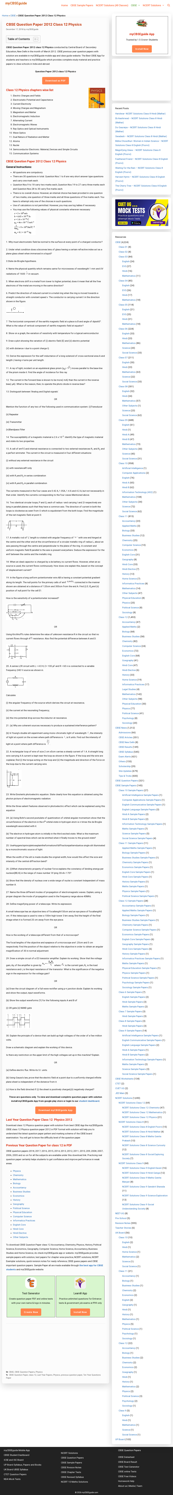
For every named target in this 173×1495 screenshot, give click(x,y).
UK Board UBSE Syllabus (16, 1469)
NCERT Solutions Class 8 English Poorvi (142, 1126)
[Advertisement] (55, 1348)
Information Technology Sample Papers (142, 824)
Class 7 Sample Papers (130, 1011)
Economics (18, 1195)
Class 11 (123, 516)
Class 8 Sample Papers (130, 1021)
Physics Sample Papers (134, 891)
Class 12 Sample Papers (131, 900)
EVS (124, 266)
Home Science (129, 578)
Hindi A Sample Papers (133, 814)
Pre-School (121, 1218)
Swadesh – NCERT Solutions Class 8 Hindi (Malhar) (141, 136)
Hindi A (125, 434)
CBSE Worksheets (124, 1078)
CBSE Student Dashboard (16, 1455)
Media (132, 1486)
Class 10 (123, 463)
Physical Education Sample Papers (139, 968)
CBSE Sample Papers (82, 5)
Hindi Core (18, 1229)
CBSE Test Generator (128, 1466)
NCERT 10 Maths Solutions (74, 1481)
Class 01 (123, 247)
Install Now (80, 1312)
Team (139, 1486)
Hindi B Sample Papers (133, 819)
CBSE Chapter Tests (71, 1472)
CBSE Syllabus (126, 751)
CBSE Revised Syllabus (72, 1477)
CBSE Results (125, 747)
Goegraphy (127, 660)
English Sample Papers (133, 997)
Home (64, 5)
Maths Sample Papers (133, 828)
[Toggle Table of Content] (34, 39)
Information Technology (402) (137, 492)
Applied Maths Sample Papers (137, 848)
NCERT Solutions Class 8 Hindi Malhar (141, 1131)
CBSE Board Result (127, 1462)
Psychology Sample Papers (136, 982)
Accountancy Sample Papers (136, 905)
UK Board (120, 1232)
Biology (17, 1183)
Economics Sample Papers (135, 867)
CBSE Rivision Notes (71, 1467)
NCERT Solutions (152, 5)
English (125, 261)
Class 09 (123, 420)
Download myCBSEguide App (56, 1110)
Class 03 (123, 256)
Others (122, 761)
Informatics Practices (24, 1220)
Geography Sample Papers (135, 944)
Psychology (128, 718)
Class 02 (123, 251)
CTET (118, 1083)
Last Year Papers (44, 1375)
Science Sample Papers (134, 833)
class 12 (32, 1375)
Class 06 (123, 328)
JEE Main (119, 1093)
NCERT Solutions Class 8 (131, 1122)
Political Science (21, 1208)
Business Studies (21, 1191)
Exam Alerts (125, 756)
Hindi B (125, 439)
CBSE (134, 5)
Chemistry (18, 1175)
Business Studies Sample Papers (138, 857)
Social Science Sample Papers (137, 838)
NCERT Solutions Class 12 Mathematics (142, 1112)
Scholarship (125, 766)
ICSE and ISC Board (14, 1460)
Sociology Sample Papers (135, 987)
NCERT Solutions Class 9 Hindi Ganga (141, 1172)
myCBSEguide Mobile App (17, 1450)
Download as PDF (55, 80)
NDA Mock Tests (12, 1479)
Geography (18, 1204)
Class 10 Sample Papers (131, 790)
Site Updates (125, 771)
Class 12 (123, 617)
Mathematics (19, 1179)
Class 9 (122, 1410)
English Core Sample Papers (136, 872)
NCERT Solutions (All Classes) (112, 5)
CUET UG (119, 1088)
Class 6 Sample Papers (130, 992)
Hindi (124, 271)
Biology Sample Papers (133, 852)
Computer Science (22, 1216)
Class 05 (123, 304)
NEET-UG (119, 1213)
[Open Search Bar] (169, 5)
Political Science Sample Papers (138, 896)
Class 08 (123, 386)
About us (122, 1486)
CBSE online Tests (127, 1471)
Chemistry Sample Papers (135, 862)
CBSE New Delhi (127, 742)
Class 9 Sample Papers (130, 1030)
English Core (19, 1224)
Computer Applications (133, 473)
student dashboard (89, 1101)
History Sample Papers (133, 881)
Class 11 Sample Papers (131, 843)
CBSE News (121, 727)
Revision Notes (122, 1223)
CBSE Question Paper (18, 1375)
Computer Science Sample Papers (139, 929)
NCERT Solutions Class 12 (132, 1102)
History (16, 1200)
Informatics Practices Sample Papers (141, 958)
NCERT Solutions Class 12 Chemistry (140, 1107)
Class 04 (123, 280)
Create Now (31, 1312)
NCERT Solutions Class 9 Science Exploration (145, 1195)
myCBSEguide (16, 3)
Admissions (125, 732)
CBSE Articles (125, 737)
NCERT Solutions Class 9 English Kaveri (142, 1168)
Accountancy (19, 1187)
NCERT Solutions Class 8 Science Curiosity (143, 1145)
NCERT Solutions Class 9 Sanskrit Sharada (143, 1186)
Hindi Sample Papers (132, 1001)
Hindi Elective (19, 1233)
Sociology (127, 612)
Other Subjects (20, 1237)
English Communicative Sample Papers (142, 804)
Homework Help (126, 1481)
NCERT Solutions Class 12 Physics (139, 1117)
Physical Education (22, 1212)
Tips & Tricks (125, 776)
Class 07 (123, 357)
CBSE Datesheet (126, 1457)
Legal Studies (129, 689)
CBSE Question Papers (25, 1372)
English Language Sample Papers (139, 809)
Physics (17, 1171)
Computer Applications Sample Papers (141, 800)
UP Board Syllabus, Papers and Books (22, 1464)
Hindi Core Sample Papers (135, 876)
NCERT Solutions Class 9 (131, 1163)
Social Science (129, 352)
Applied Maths (129, 525)
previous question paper (71, 1375)
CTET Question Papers (15, 1474)
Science (126, 348)
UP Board (120, 1439)
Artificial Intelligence (132, 468)
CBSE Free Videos (127, 1476)
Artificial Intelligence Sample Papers (140, 795)
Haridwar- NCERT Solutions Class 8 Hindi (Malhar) (140, 113)
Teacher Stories (123, 1227)
